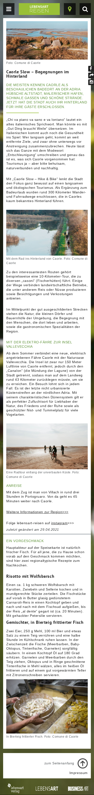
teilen (91, 75)
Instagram (91, 82)
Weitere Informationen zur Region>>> (37, 512)
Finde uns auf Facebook (91, 69)
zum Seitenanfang (59, 763)
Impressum (78, 773)
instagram (59, 523)
